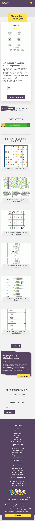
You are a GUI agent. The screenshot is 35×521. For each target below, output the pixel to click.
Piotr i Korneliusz (17, 485)
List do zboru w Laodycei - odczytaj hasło (16, 332)
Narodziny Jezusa (17, 464)
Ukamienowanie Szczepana (18, 483)
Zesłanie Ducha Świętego (17, 481)
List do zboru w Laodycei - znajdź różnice (16, 266)
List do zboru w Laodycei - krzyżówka (16, 200)
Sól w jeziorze (17, 457)
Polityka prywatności (17, 441)
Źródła (17, 437)
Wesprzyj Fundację (17, 474)
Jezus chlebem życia (17, 470)
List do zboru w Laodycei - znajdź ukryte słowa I (16, 233)
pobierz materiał (15, 97)
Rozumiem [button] (18, 515)
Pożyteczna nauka (17, 455)
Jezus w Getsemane (17, 472)
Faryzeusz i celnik (17, 468)
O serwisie (17, 429)
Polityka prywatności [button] (22, 511)
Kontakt (17, 431)
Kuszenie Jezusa (17, 466)
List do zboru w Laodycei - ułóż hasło (16, 299)
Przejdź (20, 110)
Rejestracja (17, 433)
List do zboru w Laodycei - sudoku (16, 168)
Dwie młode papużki (18, 453)
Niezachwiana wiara (17, 450)
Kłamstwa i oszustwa (17, 448)
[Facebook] (5, 88)
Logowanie (17, 435)
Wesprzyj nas (24, 376)
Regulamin (17, 439)
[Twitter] (9, 88)
